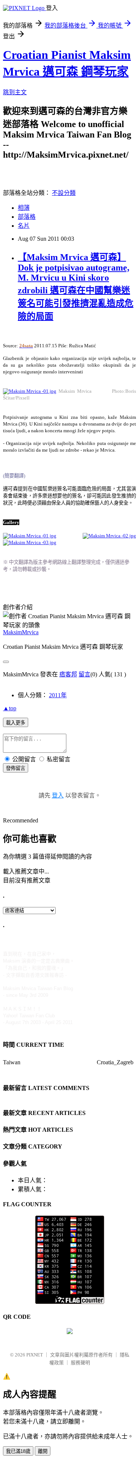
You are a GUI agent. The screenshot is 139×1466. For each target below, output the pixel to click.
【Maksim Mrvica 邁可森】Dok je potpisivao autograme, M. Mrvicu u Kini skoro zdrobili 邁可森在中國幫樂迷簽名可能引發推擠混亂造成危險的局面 (75, 286)
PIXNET (34, 1355)
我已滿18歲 (18, 1451)
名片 (24, 225)
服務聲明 (80, 1362)
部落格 (27, 217)
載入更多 (15, 723)
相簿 (24, 208)
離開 (42, 1451)
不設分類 (64, 193)
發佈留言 (15, 768)
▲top (9, 708)
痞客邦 (68, 674)
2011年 (58, 695)
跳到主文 (15, 92)
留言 (84, 674)
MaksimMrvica (21, 632)
